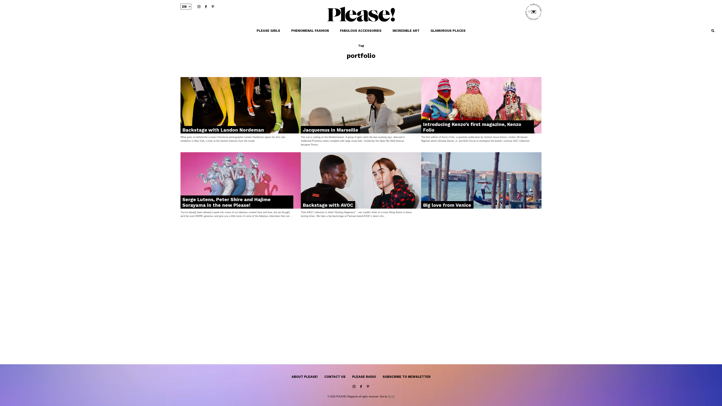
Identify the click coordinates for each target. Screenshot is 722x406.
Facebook (206, 6)
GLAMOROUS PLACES (448, 31)
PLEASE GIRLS (268, 31)
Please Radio (364, 377)
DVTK (391, 396)
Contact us (335, 377)
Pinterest (213, 6)
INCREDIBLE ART (406, 31)
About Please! (305, 377)
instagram (199, 6)
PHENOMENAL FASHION (310, 31)
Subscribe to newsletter (407, 377)
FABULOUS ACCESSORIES (360, 31)
